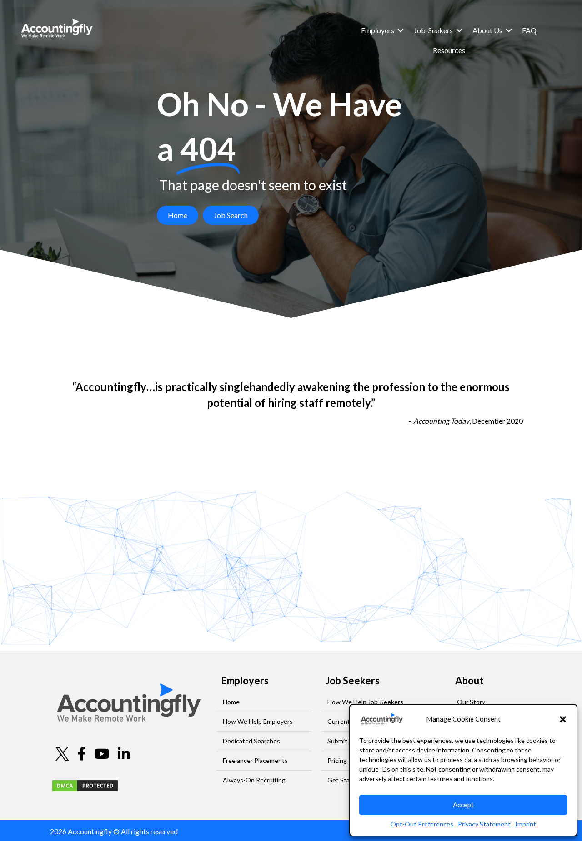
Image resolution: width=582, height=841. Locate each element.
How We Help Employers (258, 721)
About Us (487, 30)
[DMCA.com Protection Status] (85, 784)
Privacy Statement (484, 824)
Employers (377, 30)
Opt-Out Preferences (422, 824)
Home (231, 702)
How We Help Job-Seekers (365, 702)
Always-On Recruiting (254, 780)
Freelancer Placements (255, 760)
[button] (562, 719)
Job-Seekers (433, 30)
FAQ (529, 30)
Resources (449, 50)
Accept (463, 805)
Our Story (471, 702)
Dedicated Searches (251, 741)
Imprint (525, 824)
